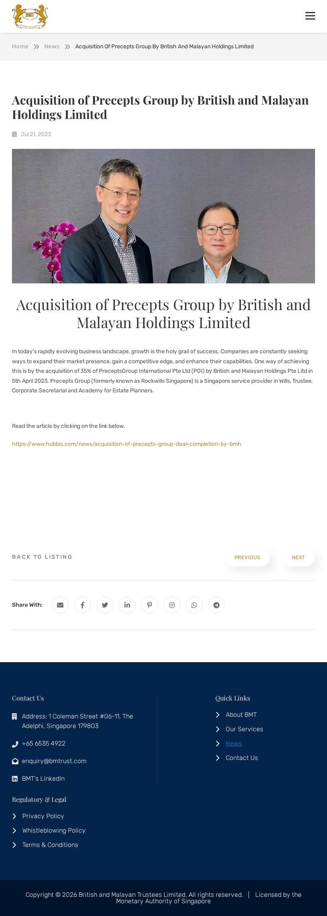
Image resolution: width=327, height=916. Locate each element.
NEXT (298, 557)
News (52, 47)
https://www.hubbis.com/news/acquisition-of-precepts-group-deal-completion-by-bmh (126, 444)
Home (20, 47)
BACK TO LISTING (42, 557)
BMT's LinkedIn (43, 778)
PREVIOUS (247, 557)
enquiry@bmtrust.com (54, 761)
